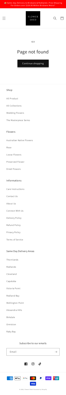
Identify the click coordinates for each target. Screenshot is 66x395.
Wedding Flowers (15, 112)
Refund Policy (13, 225)
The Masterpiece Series (18, 120)
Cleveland (11, 274)
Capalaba (11, 281)
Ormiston (11, 324)
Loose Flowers (13, 154)
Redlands (11, 266)
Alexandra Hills (14, 310)
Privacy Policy (13, 232)
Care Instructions (15, 189)
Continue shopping (33, 63)
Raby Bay (11, 331)
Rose (8, 147)
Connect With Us (15, 210)
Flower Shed (29, 389)
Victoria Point (13, 288)
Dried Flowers (13, 169)
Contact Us (12, 196)
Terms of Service (14, 239)
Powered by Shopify (40, 389)
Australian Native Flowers (19, 140)
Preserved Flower (15, 161)
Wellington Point (15, 302)
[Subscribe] (55, 352)
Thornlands (12, 259)
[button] (4, 18)
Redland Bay (12, 295)
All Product (12, 98)
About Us (11, 203)
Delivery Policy (13, 217)
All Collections (14, 105)
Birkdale (10, 317)
